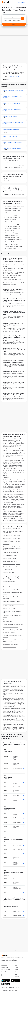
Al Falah (15, 538)
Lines (16, 965)
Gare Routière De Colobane (9, 558)
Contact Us (18, 987)
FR (3, 975)
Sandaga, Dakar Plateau (9, 608)
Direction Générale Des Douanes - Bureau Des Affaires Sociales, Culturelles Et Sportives (13, 548)
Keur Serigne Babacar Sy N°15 (10, 555)
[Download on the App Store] (15, 980)
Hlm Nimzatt (6, 544)
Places (16, 967)
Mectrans (17, 541)
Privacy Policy (11, 987)
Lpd (19, 538)
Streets (16, 969)
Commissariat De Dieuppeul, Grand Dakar (13, 629)
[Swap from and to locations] (22, 18)
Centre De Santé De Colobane (10, 561)
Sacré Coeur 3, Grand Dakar (9, 647)
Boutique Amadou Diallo (9, 564)
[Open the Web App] (5, 984)
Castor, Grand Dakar (8, 587)
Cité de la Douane (15, 535)
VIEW (18, 160)
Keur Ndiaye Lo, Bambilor (9, 632)
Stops (16, 971)
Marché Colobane (7, 538)
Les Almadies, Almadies (9, 581)
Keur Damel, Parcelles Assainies (11, 584)
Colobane (18, 564)
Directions (17, 976)
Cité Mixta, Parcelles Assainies (10, 627)
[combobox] (14, 17)
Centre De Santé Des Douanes (10, 552)
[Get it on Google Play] (5, 980)
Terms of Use (4, 987)
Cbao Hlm (5, 566)
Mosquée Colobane (7, 569)
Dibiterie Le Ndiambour (8, 572)
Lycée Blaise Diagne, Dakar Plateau (11, 601)
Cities (16, 974)
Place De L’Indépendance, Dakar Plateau (12, 624)
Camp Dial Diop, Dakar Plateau (10, 644)
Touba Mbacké (6, 535)
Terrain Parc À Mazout (8, 541)
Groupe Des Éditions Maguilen (16, 566)
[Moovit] (5, 2)
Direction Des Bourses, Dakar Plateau (12, 589)
